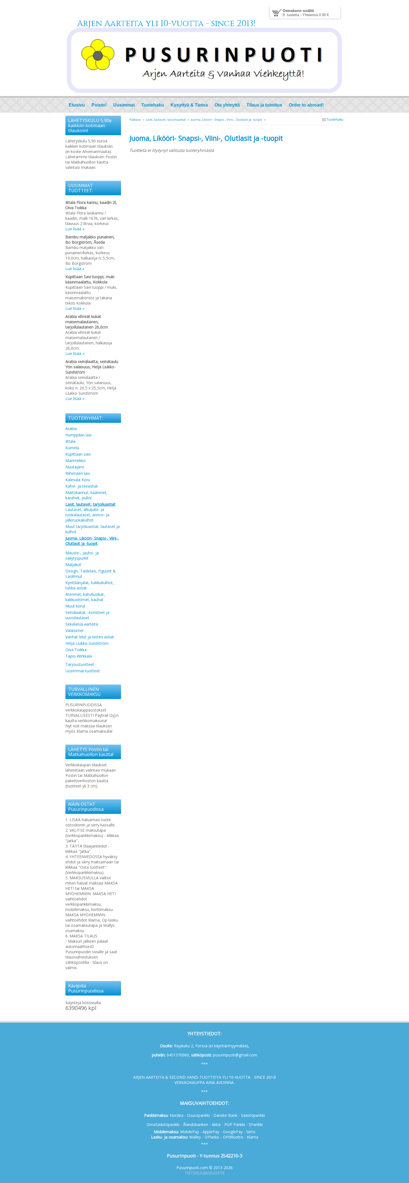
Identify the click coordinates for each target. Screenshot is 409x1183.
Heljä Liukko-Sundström (87, 643)
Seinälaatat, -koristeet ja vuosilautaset (87, 615)
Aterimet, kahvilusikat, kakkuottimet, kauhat (85, 597)
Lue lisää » (74, 228)
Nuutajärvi (74, 467)
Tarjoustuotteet (79, 664)
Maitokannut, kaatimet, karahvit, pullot (86, 495)
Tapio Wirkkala (78, 656)
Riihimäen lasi (77, 473)
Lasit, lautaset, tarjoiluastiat (166, 119)
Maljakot (73, 564)
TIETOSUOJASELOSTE (205, 1172)
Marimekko (75, 460)
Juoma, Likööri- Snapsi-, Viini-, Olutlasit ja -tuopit (226, 119)
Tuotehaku (334, 119)
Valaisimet (74, 630)
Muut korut (75, 606)
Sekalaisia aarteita (81, 624)
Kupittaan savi (78, 454)
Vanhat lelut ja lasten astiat (89, 636)
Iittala (70, 441)
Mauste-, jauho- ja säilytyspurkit (82, 555)
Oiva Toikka (76, 649)
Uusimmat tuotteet (82, 670)
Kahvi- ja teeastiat (81, 486)
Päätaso (135, 119)
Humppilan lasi (78, 435)
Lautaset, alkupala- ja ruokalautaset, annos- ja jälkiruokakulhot (87, 515)
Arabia (71, 428)
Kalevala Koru (77, 479)
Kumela (72, 447)
